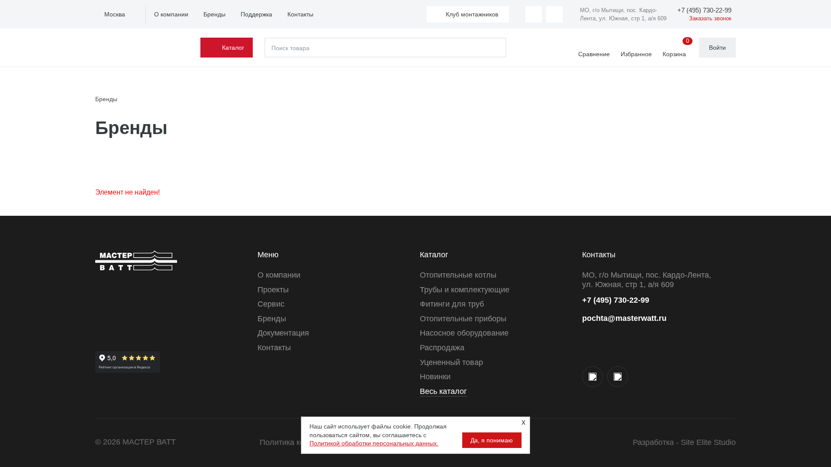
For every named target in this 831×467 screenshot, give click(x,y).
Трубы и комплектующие (464, 289)
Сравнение (594, 54)
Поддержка (256, 14)
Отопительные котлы (458, 275)
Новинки (435, 376)
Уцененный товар (451, 362)
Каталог (233, 47)
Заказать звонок (710, 18)
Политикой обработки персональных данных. (373, 443)
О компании (171, 14)
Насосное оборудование (464, 333)
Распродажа (442, 347)
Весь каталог (443, 391)
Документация (283, 333)
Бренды (214, 14)
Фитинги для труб (452, 304)
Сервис (271, 304)
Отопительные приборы (463, 318)
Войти (717, 47)
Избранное (636, 54)
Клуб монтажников (472, 14)
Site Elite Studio (708, 442)
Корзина (676, 48)
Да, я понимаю (491, 440)
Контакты (300, 14)
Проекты (273, 289)
